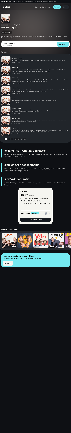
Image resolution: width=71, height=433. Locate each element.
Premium (24, 191)
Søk (49, 7)
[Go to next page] (27, 139)
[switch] (47, 213)
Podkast (35, 7)
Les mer (54, 1)
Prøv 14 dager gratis (35, 219)
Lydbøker (43, 7)
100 (25, 139)
